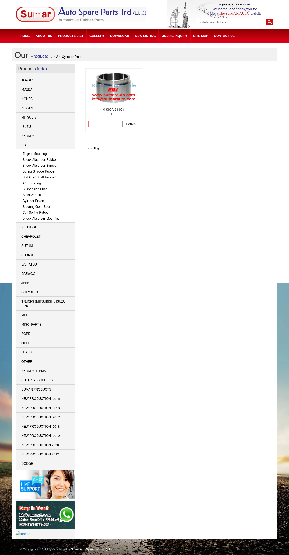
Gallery (96, 36)
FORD (25, 333)
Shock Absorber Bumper (40, 165)
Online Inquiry (174, 36)
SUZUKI (27, 245)
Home (25, 36)
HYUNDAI (28, 135)
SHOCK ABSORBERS (37, 380)
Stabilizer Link (32, 194)
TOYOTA (27, 80)
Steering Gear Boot (36, 206)
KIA (23, 145)
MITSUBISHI (30, 117)
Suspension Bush (35, 189)
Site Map (200, 36)
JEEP (25, 282)
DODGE (27, 463)
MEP (24, 315)
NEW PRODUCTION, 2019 (40, 435)
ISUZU (26, 126)
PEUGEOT (29, 227)
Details (131, 124)
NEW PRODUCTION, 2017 (40, 417)
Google (245, 550)
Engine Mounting (35, 153)
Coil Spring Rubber (36, 212)
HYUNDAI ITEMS (33, 370)
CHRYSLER (29, 292)
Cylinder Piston (33, 200)
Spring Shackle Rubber (39, 171)
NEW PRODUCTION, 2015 (40, 398)
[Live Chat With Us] (45, 483)
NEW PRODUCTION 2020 (40, 445)
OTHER (26, 361)
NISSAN (27, 108)
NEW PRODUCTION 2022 (40, 454)
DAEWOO (28, 273)
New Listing (145, 36)
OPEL (25, 343)
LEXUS (26, 352)
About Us (44, 36)
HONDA (27, 98)
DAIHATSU (29, 264)
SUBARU (27, 255)
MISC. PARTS (31, 324)
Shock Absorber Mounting (41, 218)
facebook (238, 550)
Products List (71, 36)
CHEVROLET (31, 236)
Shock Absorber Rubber (40, 159)
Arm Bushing (32, 183)
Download (119, 36)
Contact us (224, 36)
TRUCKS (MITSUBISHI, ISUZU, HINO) (43, 303)
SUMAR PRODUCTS (36, 389)
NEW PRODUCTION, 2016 (40, 408)
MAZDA (26, 89)
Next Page (94, 148)
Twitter (252, 550)
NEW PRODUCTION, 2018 (40, 426)
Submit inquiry (99, 124)
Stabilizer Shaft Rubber (39, 177)
